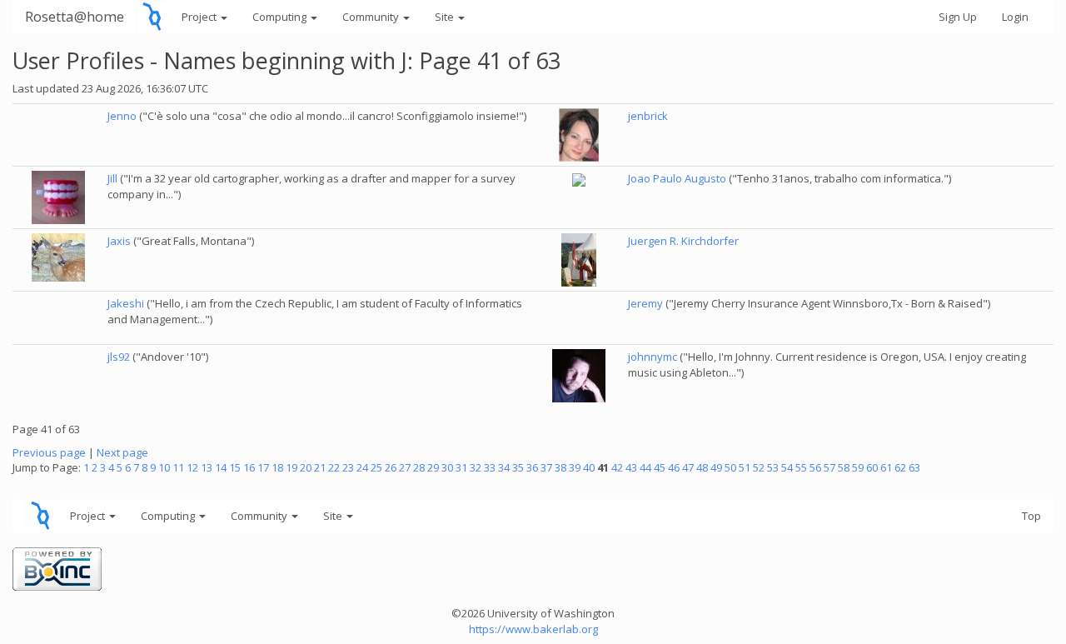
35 (518, 467)
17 (263, 467)
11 (178, 467)
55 (801, 467)
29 (433, 467)
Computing (280, 16)
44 (645, 467)
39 (574, 467)
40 (589, 467)
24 (362, 467)
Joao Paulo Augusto (677, 178)
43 (631, 467)
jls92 (118, 356)
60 (872, 467)
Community (371, 16)
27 (405, 467)
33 (490, 467)
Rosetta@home (74, 16)
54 (787, 467)
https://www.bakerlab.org (533, 629)
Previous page (49, 452)
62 (900, 467)
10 (164, 467)
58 (843, 467)
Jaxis (119, 240)
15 (235, 467)
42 (617, 467)
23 (348, 467)
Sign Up (958, 16)
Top (1031, 515)
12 (192, 467)
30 (447, 467)
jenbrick (648, 115)
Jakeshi (125, 303)
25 (376, 467)
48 (702, 467)
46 (674, 467)
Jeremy (645, 303)
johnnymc (652, 356)
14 (221, 467)
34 (504, 467)
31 (461, 467)
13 (206, 467)
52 (759, 467)
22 (334, 467)
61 (886, 467)
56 (815, 467)
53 (773, 467)
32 (475, 467)
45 (659, 467)
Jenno (122, 115)
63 (914, 467)
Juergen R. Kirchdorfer (683, 240)
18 (277, 467)
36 (532, 467)
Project (200, 16)
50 (730, 467)
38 (560, 467)
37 (546, 467)
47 (688, 467)
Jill (112, 178)
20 (305, 467)
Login (1015, 16)
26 (390, 467)
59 (858, 467)
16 (249, 467)
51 (744, 467)
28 (419, 467)
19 (291, 467)
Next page (122, 452)
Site (445, 16)
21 (320, 467)
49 (716, 467)
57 (829, 467)
